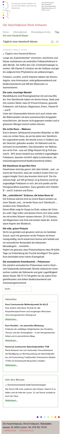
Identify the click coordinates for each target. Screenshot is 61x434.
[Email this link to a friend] (57, 42)
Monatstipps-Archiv (41, 32)
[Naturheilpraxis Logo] (6, 9)
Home (6, 32)
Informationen (20, 32)
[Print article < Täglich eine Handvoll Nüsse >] (52, 42)
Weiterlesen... (11, 319)
